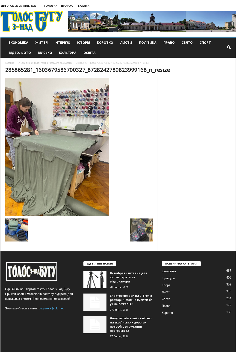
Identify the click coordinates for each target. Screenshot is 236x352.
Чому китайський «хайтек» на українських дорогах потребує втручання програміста (131, 324)
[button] (229, 48)
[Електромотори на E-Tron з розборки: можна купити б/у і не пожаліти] (94, 302)
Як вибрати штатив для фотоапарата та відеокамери (128, 277)
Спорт (205, 42)
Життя (41, 42)
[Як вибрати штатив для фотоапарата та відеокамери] (94, 279)
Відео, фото (20, 52)
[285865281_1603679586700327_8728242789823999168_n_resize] (79, 147)
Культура (68, 52)
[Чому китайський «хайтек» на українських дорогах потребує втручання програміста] (94, 324)
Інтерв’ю (62, 42)
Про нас (67, 5)
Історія (83, 42)
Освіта (89, 52)
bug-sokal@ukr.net (51, 308)
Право (169, 42)
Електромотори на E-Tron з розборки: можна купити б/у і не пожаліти (131, 300)
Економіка (18, 42)
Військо (45, 52)
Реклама (83, 5)
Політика (147, 42)
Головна (50, 5)
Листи (126, 42)
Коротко (105, 42)
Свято (187, 42)
